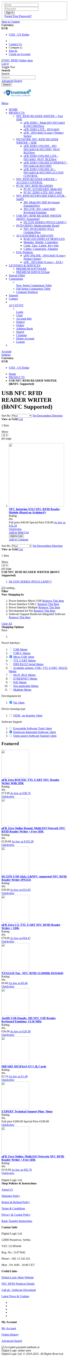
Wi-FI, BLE (24, 674)
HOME (13, 109)
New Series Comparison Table (34, 285)
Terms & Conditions (13, 1208)
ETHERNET (25, 678)
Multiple (22, 689)
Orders (20, 325)
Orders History (10, 1334)
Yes (18, 702)
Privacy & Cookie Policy (16, 1214)
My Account (8, 1328)
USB (20, 649)
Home (12, 373)
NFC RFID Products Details (18, 1283)
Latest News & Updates (15, 1296)
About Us (7, 1189)
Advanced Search (11, 80)
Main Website (17, 345)
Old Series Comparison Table (33, 288)
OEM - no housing (27, 715)
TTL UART (24, 660)
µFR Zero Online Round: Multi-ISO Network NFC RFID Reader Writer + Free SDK (33, 830)
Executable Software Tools (32, 728)
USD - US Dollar (19, 34)
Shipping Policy (10, 1195)
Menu (4, 103)
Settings (6, 354)
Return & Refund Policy (15, 1202)
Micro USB (23, 656)
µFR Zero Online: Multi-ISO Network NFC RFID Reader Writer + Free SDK (32, 1158)
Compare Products (27, 292)
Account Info (24, 318)
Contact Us (15, 44)
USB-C (21, 653)
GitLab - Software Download (18, 1290)
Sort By (5, 415)
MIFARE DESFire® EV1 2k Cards (23, 1066)
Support (13, 295)
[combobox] (18, 77)
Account (6, 351)
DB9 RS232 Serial (28, 664)
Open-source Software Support (34, 735)
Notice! (20, 321)
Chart (19, 315)
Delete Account (25, 338)
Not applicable (25, 686)
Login (19, 312)
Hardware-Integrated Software (34, 732)
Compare (21, 335)
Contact (13, 298)
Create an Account (19, 54)
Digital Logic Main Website (17, 1277)
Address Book (24, 328)
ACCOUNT (16, 305)
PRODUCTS (17, 377)
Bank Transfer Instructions (16, 1221)
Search (20, 331)
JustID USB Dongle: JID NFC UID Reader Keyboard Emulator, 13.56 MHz (28, 1020)
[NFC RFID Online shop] (17, 60)
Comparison (16, 278)
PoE (19, 682)
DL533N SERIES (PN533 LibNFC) (30, 581)
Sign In (13, 50)
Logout (20, 341)
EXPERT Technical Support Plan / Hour (27, 1111)
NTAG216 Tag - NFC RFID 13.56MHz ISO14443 (32, 973)
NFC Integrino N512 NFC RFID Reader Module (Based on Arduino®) (34, 511)
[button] (19, 532)
